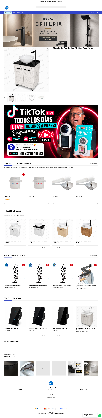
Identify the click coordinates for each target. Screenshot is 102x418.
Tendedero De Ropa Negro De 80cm (38, 285)
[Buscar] (65, 7)
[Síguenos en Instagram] (91, 12)
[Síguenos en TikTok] (97, 12)
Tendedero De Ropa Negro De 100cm (14, 285)
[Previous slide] (5, 97)
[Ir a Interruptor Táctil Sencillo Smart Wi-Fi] (39, 316)
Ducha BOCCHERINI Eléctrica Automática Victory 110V (39, 195)
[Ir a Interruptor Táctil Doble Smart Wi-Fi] (62, 316)
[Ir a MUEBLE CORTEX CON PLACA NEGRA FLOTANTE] (39, 229)
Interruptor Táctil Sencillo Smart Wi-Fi (38, 328)
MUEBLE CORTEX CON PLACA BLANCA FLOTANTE (14, 241)
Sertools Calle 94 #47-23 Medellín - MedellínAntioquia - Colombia (83, 401)
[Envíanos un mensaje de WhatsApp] (99, 415)
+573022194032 (83, 394)
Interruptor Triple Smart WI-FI (12, 328)
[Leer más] (51, 30)
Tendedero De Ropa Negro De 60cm (61, 285)
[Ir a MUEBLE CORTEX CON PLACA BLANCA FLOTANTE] (15, 229)
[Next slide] (48, 97)
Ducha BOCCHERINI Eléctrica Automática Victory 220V (15, 195)
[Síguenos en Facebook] (93, 12)
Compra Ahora (59, 1)
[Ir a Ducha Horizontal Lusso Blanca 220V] (62, 183)
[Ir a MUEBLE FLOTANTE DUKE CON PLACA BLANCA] (86, 229)
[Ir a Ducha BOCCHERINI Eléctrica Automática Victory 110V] (39, 183)
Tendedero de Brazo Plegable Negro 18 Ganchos (86, 286)
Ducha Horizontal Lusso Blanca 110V (85, 195)
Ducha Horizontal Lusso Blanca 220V (61, 195)
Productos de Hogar (51, 397)
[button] (8, 12)
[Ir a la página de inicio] (7, 7)
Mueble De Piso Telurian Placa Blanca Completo (85, 329)
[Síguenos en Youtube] (95, 12)
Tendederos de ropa (51, 396)
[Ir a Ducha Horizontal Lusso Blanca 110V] (86, 183)
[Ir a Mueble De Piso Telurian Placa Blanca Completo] (86, 316)
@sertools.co (9, 357)
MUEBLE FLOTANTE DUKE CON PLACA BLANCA (85, 241)
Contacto (19, 392)
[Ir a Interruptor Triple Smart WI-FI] (15, 316)
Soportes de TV (51, 394)
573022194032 (83, 397)
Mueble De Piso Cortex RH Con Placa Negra (73, 48)
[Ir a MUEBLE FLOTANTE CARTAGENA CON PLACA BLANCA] (62, 229)
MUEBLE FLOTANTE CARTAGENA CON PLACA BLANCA (61, 241)
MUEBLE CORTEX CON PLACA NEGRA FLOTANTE (38, 241)
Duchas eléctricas (51, 392)
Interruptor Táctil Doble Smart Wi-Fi (61, 328)
